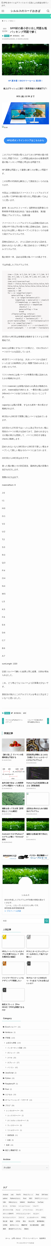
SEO (30, 1198)
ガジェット (13, 1053)
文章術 (5, 1225)
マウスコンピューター (23, 1213)
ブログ (9, 1105)
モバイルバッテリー (9, 1217)
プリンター (39, 1210)
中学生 (43, 1217)
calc (12, 1194)
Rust (8, 1089)
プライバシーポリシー (30, 1238)
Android (5, 1194)
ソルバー (36, 1206)
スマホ (11, 1058)
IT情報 (10, 1038)
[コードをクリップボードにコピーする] (46, 275)
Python (7, 36)
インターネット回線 (16, 1048)
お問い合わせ (16, 1238)
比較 (10, 1140)
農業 (4, 1229)
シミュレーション (24, 1206)
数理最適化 (16, 36)
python (5, 1198)
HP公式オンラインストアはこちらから (25, 140)
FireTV (18, 1194)
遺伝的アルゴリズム (15, 1229)
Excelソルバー (12, 1027)
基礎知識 (12, 1135)
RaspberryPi (11, 1084)
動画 (11, 1221)
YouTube (40, 1202)
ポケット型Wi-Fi (8, 1213)
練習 (22, 36)
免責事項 (42, 1238)
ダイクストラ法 (8, 1210)
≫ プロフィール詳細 (12, 911)
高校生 (26, 1229)
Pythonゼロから (15, 1198)
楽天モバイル (14, 1225)
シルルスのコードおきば (25, 11)
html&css (10, 1032)
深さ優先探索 (34, 1225)
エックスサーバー (15, 1115)
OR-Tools (45, 1194)
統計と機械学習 (13, 1150)
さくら (5, 1206)
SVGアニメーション (41, 1198)
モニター (36, 1213)
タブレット (13, 1062)
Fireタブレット (28, 1194)
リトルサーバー (14, 1130)
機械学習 (24, 1225)
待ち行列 (31, 1221)
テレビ (18, 1210)
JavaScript (10, 1073)
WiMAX (22, 1202)
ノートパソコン (28, 1210)
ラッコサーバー (14, 1125)
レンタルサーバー (14, 1111)
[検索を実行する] (46, 920)
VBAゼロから (13, 1202)
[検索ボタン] (48, 11)
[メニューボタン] (3, 11)
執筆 (9, 1145)
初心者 (5, 1221)
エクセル (10, 1094)
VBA (4, 1202)
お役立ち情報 (13, 1043)
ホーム (7, 1238)
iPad (37, 1194)
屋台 (24, 1221)
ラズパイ (21, 1217)
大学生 (18, 1221)
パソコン (12, 1067)
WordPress (31, 1202)
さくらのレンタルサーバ (17, 1120)
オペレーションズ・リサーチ (18, 1100)
